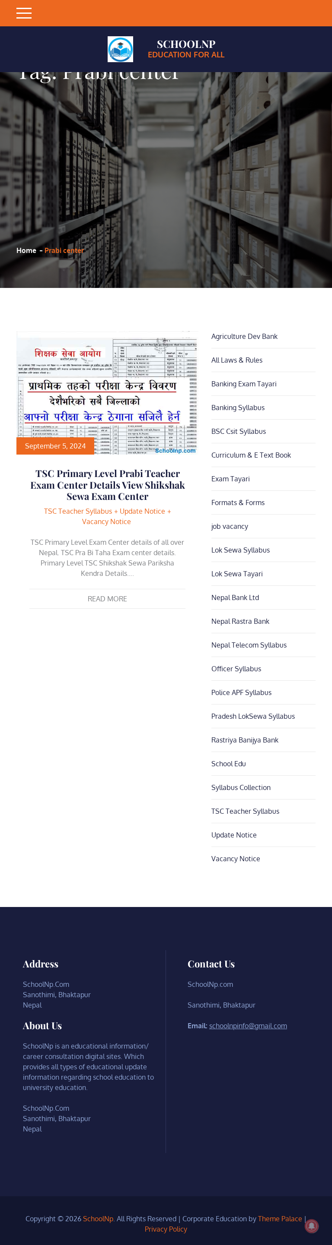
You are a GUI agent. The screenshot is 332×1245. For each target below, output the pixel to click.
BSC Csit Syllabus (238, 431)
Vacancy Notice (106, 521)
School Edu (228, 763)
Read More (107, 598)
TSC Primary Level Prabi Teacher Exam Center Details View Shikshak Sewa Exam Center (107, 484)
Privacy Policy (166, 1229)
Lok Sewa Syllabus (240, 550)
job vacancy (229, 526)
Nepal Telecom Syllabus (249, 645)
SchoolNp (186, 44)
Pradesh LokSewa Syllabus (253, 716)
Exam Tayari (230, 478)
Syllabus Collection (241, 787)
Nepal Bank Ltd (235, 597)
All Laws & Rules (236, 360)
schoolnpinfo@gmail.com (248, 1025)
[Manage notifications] (312, 1226)
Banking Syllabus (238, 407)
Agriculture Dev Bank (244, 336)
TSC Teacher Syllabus (78, 511)
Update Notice (142, 511)
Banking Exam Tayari (244, 383)
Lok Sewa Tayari (237, 573)
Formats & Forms (238, 502)
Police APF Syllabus (241, 692)
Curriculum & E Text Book (251, 455)
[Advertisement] (98, 163)
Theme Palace (280, 1218)
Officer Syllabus (236, 668)
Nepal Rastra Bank (240, 621)
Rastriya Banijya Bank (244, 740)
